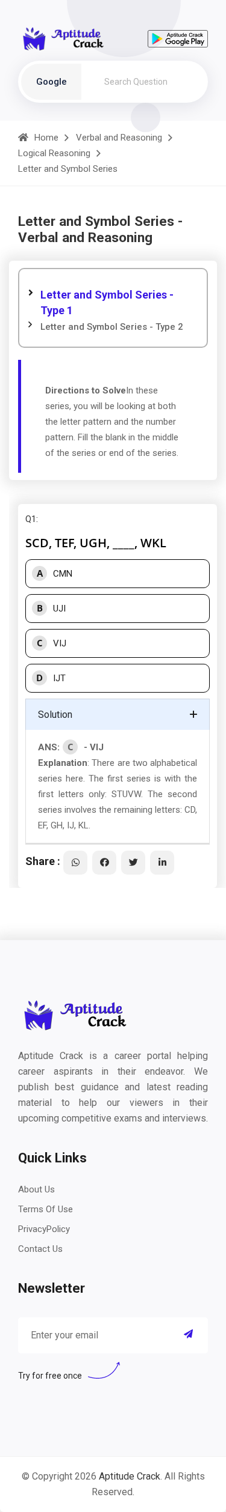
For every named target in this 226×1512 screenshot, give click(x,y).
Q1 (30, 519)
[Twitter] (133, 863)
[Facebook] (104, 863)
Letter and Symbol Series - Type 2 (111, 326)
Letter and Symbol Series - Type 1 (107, 302)
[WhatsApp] (75, 863)
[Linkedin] (162, 863)
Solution (55, 714)
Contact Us (40, 1248)
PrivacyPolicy (44, 1229)
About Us (36, 1189)
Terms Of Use (45, 1209)
